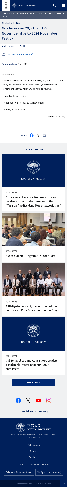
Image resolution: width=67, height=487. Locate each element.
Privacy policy (33, 464)
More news (33, 382)
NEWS (11, 13)
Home (4, 13)
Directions (33, 456)
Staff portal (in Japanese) (49, 472)
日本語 (22, 46)
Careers (33, 450)
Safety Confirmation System (19, 472)
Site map (22, 464)
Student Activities (11, 23)
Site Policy (45, 464)
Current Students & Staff (20, 54)
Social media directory (35, 410)
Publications (34, 444)
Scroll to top (63, 483)
